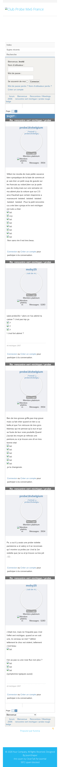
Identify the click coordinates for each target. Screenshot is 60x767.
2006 (10, 99)
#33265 (50, 584)
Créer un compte (15, 89)
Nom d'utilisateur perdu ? (40, 86)
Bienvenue (22, 96)
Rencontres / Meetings (40, 96)
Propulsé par (26, 730)
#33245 (50, 495)
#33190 (50, 371)
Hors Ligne (31, 153)
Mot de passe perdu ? (18, 86)
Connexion (12, 251)
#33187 (50, 268)
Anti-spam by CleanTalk (25, 758)
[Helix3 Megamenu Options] (54, 22)
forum (12, 96)
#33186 (50, 127)
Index (9, 45)
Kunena (36, 730)
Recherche (12, 54)
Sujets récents (13, 49)
